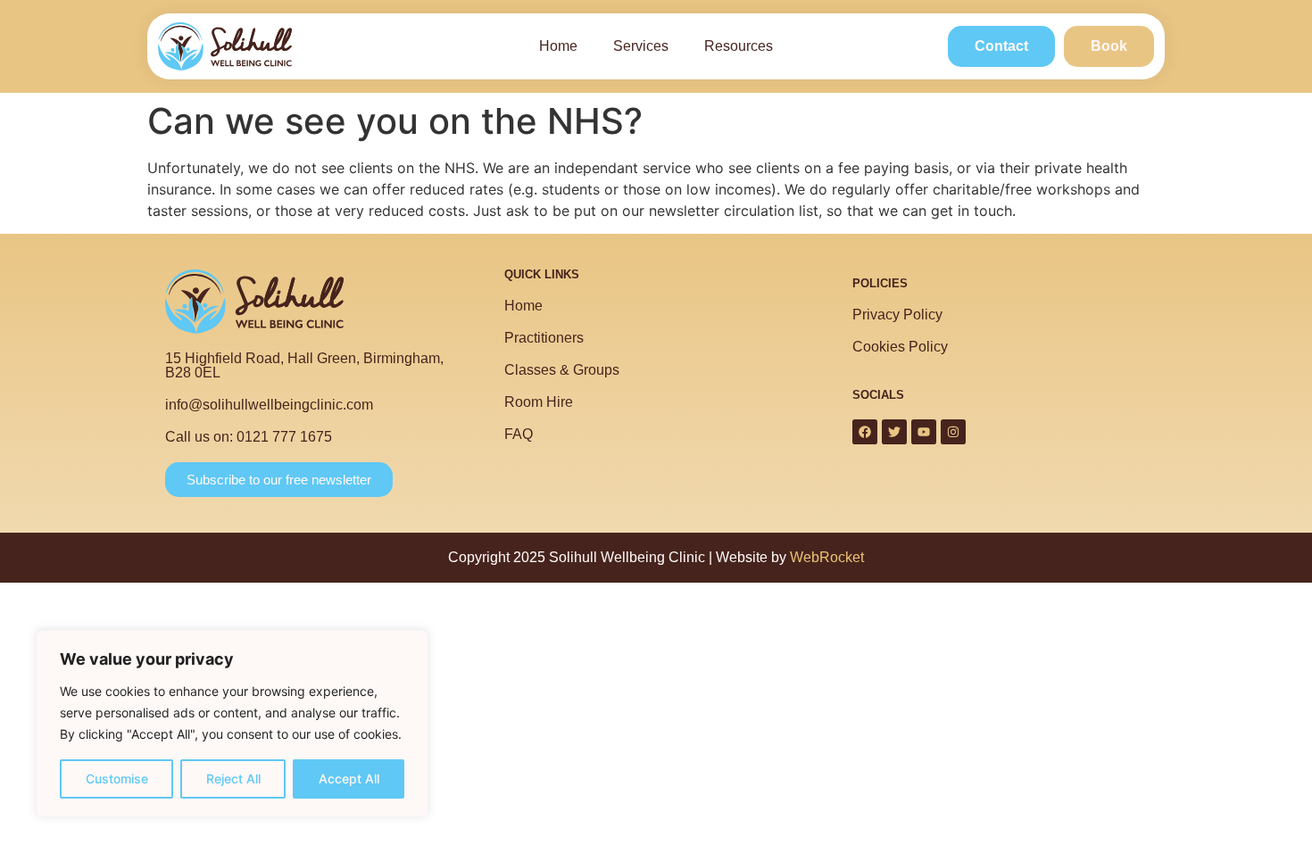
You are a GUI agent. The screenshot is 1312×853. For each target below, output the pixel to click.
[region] (232, 723)
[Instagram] (953, 431)
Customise (117, 778)
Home (558, 46)
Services (640, 46)
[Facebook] (864, 431)
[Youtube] (923, 431)
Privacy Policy (897, 314)
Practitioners (544, 337)
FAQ (518, 434)
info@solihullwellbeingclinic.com (269, 404)
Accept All (349, 778)
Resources (738, 46)
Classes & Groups (561, 369)
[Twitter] (894, 431)
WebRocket (827, 557)
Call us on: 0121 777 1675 (248, 436)
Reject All (233, 778)
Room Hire (538, 402)
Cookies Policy (900, 346)
